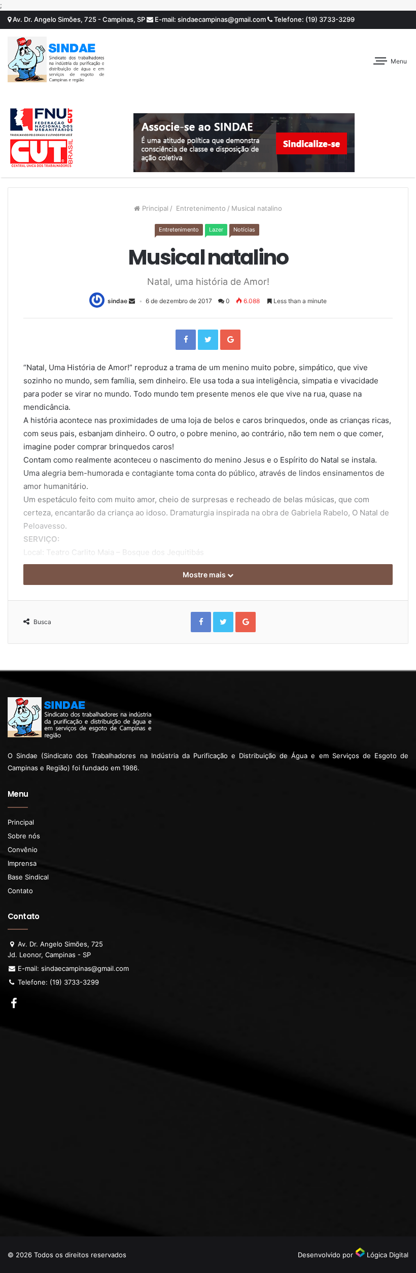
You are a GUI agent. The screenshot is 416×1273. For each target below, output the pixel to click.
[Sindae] (56, 59)
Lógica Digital (386, 1255)
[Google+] (230, 340)
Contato (20, 891)
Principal (154, 208)
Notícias (244, 229)
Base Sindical (28, 877)
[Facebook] (186, 340)
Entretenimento (200, 208)
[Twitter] (208, 340)
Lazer (216, 229)
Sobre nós (24, 836)
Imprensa (22, 863)
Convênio (23, 849)
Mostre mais (205, 574)
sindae (117, 301)
